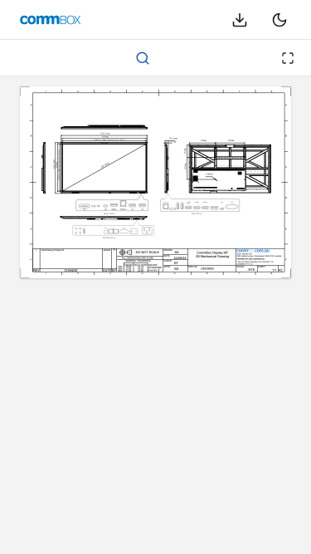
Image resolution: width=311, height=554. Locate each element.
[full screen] (288, 58)
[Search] (142, 58)
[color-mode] (279, 20)
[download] (239, 20)
